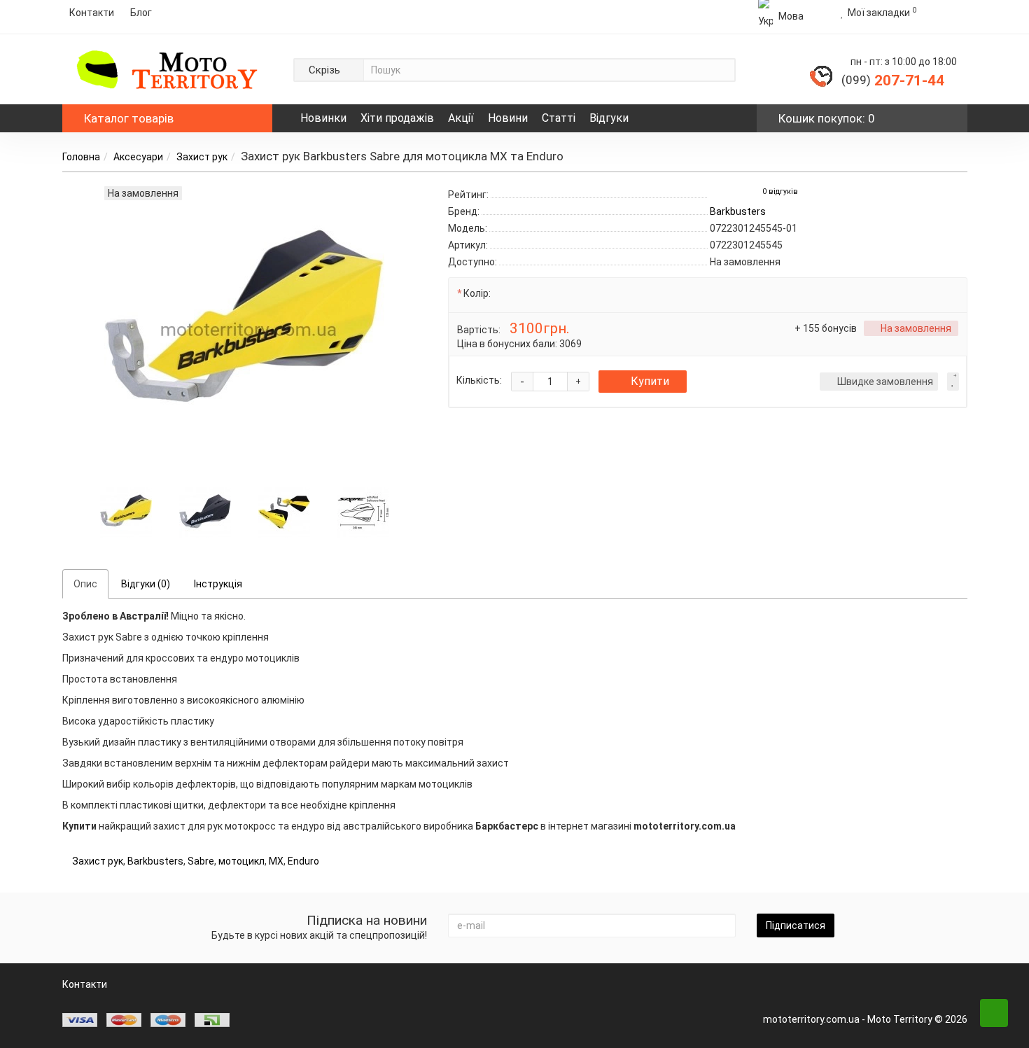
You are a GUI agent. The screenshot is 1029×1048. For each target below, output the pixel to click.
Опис (85, 583)
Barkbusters (155, 861)
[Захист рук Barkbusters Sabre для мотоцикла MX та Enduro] (126, 511)
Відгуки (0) (145, 583)
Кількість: (479, 380)
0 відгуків (780, 191)
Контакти (91, 12)
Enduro (303, 861)
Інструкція (218, 583)
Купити (650, 381)
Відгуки (609, 118)
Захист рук (201, 156)
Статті (558, 118)
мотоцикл (241, 861)
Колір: (477, 293)
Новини (508, 118)
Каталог (129, 118)
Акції (461, 118)
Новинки (323, 118)
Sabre (201, 861)
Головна (81, 156)
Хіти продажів (397, 118)
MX (276, 861)
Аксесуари (138, 156)
